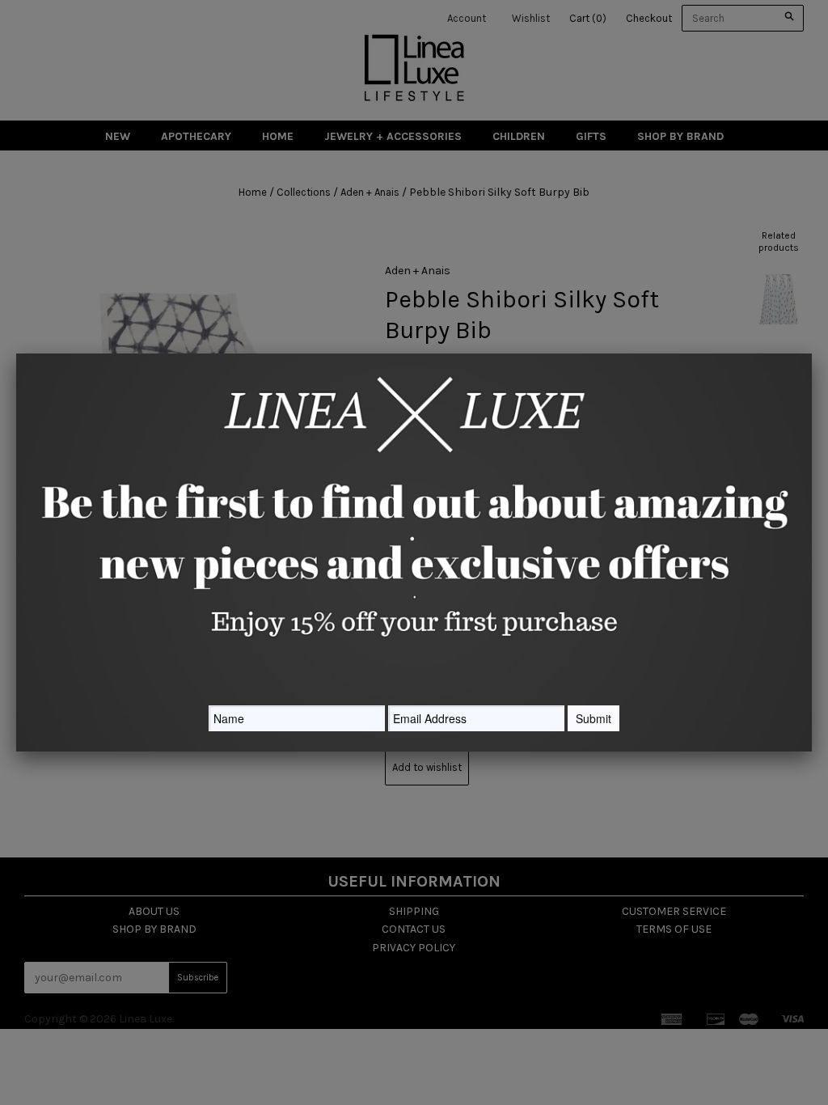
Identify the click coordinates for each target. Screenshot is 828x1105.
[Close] (811, 353)
